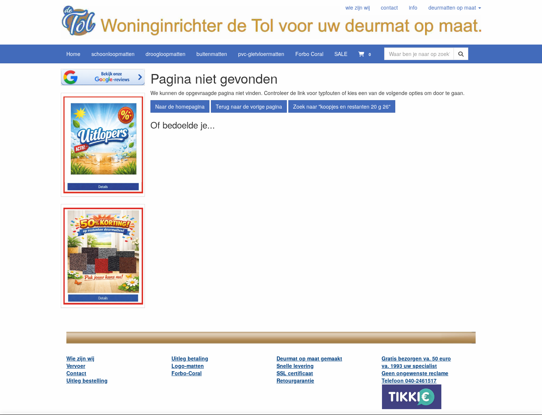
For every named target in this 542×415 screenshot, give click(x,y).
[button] (455, 7)
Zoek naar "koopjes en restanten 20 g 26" (341, 106)
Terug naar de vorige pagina (249, 106)
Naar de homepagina (180, 106)
